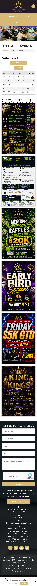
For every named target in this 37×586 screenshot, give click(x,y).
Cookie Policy (14, 583)
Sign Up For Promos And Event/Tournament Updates (18, 21)
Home (5, 51)
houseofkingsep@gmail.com (18, 523)
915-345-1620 (19, 517)
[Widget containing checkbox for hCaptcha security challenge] (18, 476)
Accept (24, 583)
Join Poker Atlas (11, 16)
